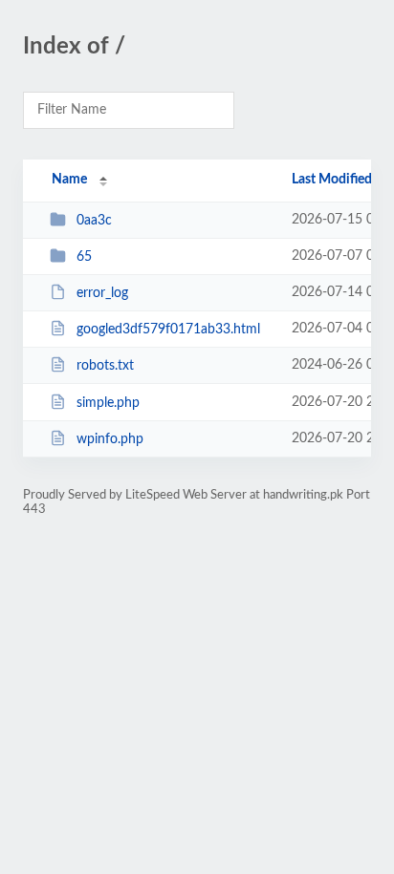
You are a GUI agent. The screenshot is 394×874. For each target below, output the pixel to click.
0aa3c (94, 220)
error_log (102, 293)
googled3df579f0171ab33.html (168, 329)
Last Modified (332, 179)
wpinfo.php (110, 439)
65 (84, 257)
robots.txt (105, 366)
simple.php (108, 403)
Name (69, 179)
